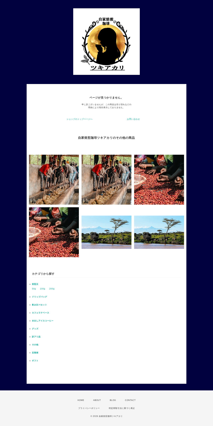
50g (34, 289)
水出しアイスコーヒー (43, 321)
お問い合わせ (133, 119)
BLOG (113, 400)
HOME (81, 400)
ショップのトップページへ (80, 119)
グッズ (35, 329)
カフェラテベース (40, 313)
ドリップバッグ (39, 297)
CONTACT (130, 400)
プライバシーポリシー (89, 408)
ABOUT (97, 400)
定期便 (35, 352)
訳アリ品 (36, 337)
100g (42, 289)
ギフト (35, 360)
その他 (35, 344)
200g (52, 289)
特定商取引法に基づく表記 (122, 408)
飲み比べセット (39, 305)
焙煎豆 (35, 284)
